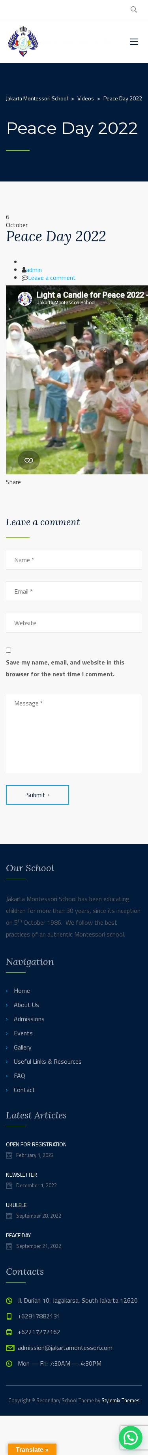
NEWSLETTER (21, 1174)
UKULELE (16, 1205)
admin (34, 269)
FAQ (19, 1075)
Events (23, 1033)
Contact (24, 1090)
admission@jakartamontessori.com (65, 1347)
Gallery (23, 1047)
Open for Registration (36, 1144)
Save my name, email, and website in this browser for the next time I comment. (65, 668)
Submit (35, 795)
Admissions (29, 1019)
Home (22, 990)
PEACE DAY (18, 1235)
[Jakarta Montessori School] (62, 41)
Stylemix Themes (120, 1400)
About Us (26, 1005)
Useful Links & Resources (48, 1061)
